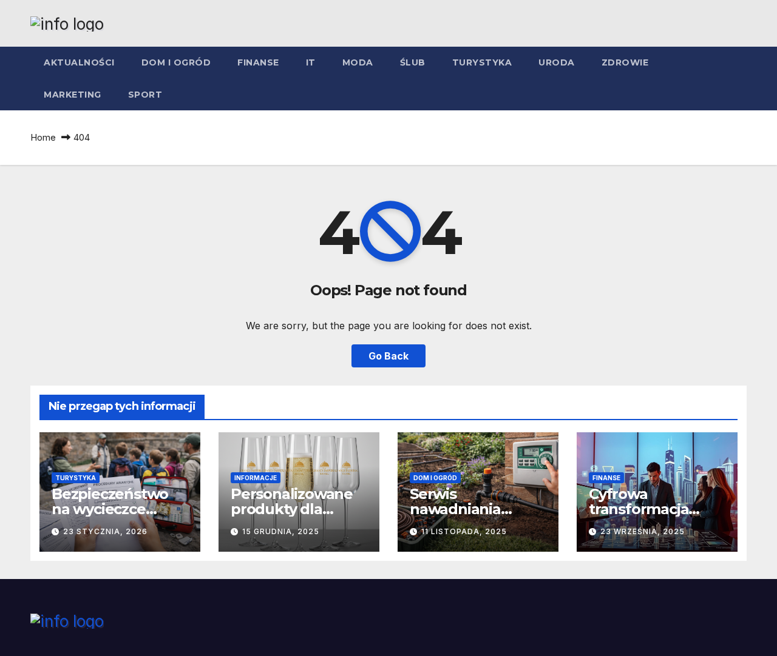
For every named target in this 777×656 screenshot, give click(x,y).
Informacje (255, 477)
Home (43, 137)
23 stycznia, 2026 (105, 531)
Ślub (413, 62)
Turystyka (482, 62)
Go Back (388, 356)
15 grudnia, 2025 (280, 531)
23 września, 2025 (642, 531)
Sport (145, 94)
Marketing (72, 94)
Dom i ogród (176, 62)
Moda (357, 62)
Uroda (556, 62)
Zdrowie (625, 62)
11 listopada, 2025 (464, 531)
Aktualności (79, 62)
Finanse (258, 62)
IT (311, 62)
